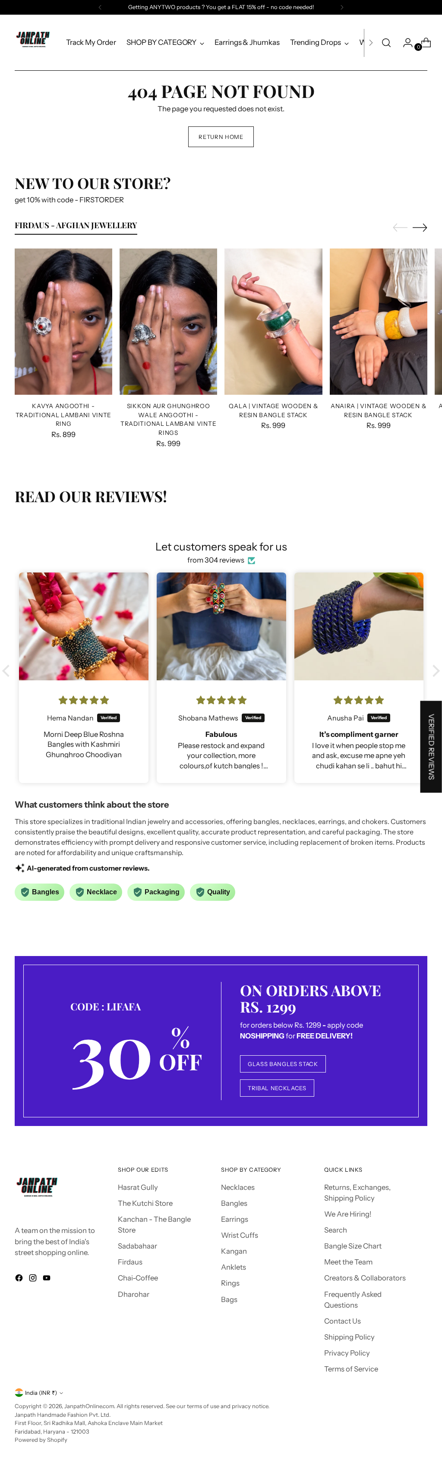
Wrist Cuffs (239, 1235)
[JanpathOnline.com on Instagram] (33, 1279)
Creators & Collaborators (365, 1278)
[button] (8, 671)
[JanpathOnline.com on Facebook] (20, 1279)
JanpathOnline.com (89, 1406)
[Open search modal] (386, 42)
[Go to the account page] (404, 42)
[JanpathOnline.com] (34, 42)
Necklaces (238, 1187)
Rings (230, 1283)
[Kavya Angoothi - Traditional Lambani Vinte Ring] (63, 321)
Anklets (233, 1267)
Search (335, 1230)
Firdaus (130, 1262)
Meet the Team (348, 1262)
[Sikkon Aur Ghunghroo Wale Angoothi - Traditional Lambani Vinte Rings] (168, 321)
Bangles (234, 1203)
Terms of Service (351, 1369)
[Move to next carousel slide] (420, 227)
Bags (229, 1299)
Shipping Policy (349, 1337)
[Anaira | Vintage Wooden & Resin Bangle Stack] (378, 321)
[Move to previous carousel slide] (400, 227)
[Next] (341, 7)
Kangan (234, 1251)
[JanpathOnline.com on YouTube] (47, 1279)
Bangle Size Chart (353, 1246)
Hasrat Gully (138, 1187)
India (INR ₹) (41, 1392)
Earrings (234, 1219)
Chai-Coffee (138, 1278)
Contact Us (342, 1321)
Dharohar (133, 1294)
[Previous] (100, 7)
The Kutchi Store (145, 1203)
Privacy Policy (347, 1353)
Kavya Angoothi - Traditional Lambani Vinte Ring (63, 415)
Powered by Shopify (41, 1439)
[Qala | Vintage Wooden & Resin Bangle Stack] (273, 321)
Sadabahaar (137, 1246)
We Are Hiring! (348, 1214)
